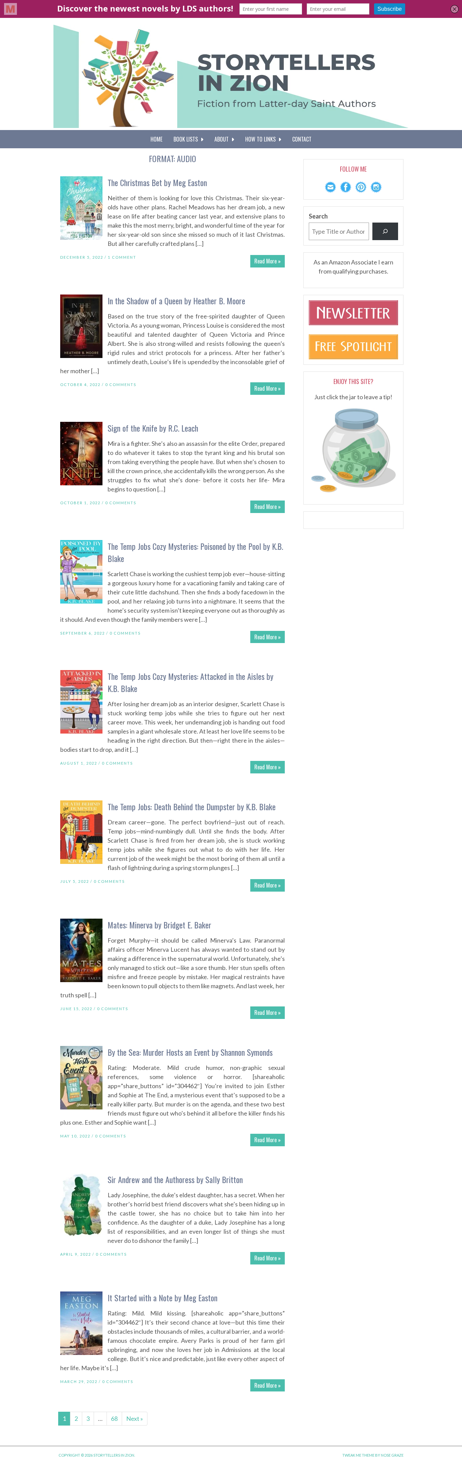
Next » (134, 1418)
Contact (301, 139)
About (222, 139)
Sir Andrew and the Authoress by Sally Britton (175, 1179)
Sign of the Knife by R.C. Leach (153, 428)
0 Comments (120, 384)
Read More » (267, 261)
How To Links (261, 139)
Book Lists (187, 139)
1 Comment (122, 257)
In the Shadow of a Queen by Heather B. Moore (176, 301)
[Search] (385, 231)
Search (318, 216)
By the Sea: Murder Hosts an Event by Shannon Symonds (190, 1052)
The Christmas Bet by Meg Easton (157, 182)
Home (156, 139)
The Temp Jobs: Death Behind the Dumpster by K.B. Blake (192, 806)
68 (114, 1418)
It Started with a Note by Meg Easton (162, 1297)
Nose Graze (392, 1455)
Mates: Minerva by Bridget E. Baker (159, 925)
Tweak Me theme (358, 1455)
